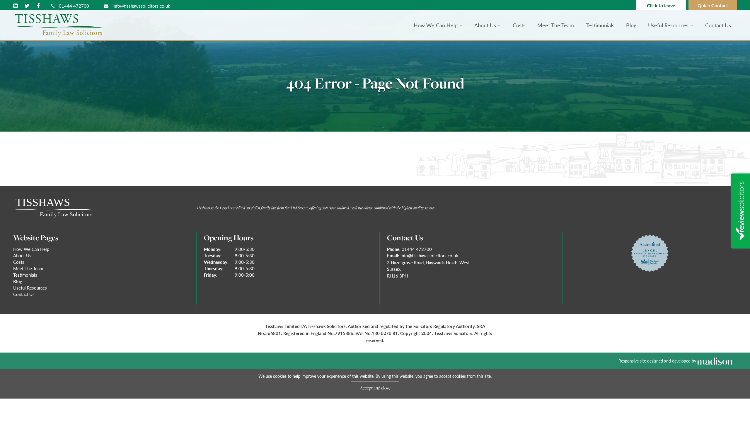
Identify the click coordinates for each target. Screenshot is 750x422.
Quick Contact (713, 5)
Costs (519, 25)
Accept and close (375, 387)
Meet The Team (555, 25)
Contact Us (718, 25)
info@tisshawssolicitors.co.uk (140, 6)
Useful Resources (669, 25)
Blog (631, 25)
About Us (485, 25)
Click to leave (661, 5)
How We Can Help (436, 25)
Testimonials (600, 25)
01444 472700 (73, 6)
